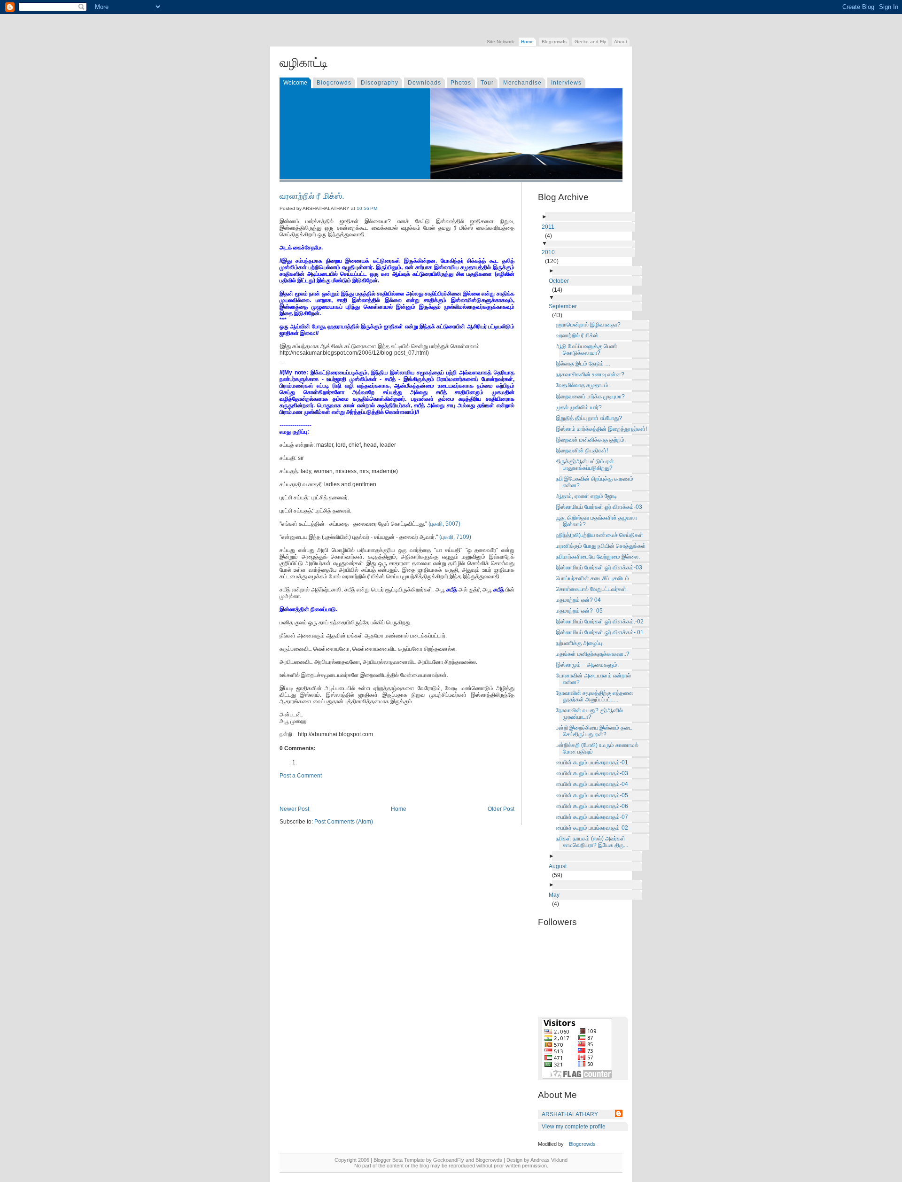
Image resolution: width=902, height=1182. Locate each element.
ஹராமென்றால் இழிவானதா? (590, 324)
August (559, 866)
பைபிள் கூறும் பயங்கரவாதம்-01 (593, 762)
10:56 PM (367, 208)
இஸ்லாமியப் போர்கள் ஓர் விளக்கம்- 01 (601, 632)
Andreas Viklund (549, 1160)
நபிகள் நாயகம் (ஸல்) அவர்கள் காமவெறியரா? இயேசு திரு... (593, 841)
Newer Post (294, 809)
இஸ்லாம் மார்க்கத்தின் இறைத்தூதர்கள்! (603, 429)
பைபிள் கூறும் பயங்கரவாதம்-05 (593, 795)
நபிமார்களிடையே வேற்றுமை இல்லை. (599, 556)
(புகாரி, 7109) (455, 537)
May (556, 895)
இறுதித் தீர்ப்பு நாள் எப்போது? (590, 418)
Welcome (295, 82)
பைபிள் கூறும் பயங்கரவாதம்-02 (593, 827)
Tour (487, 82)
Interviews (566, 82)
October (560, 281)
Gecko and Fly (590, 41)
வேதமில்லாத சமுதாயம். (584, 385)
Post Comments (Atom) (343, 821)
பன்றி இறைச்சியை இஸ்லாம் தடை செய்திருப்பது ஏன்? (595, 731)
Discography (379, 82)
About (620, 41)
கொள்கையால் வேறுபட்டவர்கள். (593, 589)
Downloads (424, 82)
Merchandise (522, 82)
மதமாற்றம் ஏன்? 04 (580, 600)
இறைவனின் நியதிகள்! (583, 450)
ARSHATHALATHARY (570, 1114)
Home (527, 41)
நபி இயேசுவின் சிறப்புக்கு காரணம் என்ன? (596, 482)
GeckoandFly (448, 1160)
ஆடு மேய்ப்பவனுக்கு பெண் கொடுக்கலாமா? (588, 349)
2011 (549, 227)
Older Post (501, 809)
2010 (550, 252)
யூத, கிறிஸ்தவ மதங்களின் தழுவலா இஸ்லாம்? (598, 521)
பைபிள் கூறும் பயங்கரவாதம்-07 (593, 817)
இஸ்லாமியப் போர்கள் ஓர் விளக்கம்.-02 (601, 621)
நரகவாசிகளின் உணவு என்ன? (591, 374)
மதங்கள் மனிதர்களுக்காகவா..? (594, 654)
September (564, 306)
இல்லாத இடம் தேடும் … (585, 363)
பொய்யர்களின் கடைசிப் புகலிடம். (594, 578)
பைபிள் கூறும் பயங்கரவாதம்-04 (593, 784)
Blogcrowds (554, 41)
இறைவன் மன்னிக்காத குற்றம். (592, 439)
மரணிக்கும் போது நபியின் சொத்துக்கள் (602, 546)
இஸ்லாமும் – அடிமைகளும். (589, 664)
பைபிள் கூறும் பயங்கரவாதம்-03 (593, 773)
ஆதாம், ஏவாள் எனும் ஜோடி (588, 496)
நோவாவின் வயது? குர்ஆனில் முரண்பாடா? (591, 713)
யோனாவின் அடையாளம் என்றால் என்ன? (595, 678)
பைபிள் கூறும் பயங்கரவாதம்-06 (593, 806)
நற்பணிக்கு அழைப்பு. (581, 643)
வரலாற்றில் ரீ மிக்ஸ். (312, 196)
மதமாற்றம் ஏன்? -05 (581, 610)
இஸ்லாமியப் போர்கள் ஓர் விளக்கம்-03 (600, 507)
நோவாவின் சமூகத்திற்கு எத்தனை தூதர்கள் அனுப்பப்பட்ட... (596, 696)
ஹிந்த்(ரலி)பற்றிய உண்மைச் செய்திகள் (601, 535)
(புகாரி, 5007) (444, 524)
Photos (461, 82)
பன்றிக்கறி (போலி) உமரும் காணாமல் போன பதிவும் (598, 748)
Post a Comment (301, 775)
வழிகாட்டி (304, 62)
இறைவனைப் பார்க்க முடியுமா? (592, 396)
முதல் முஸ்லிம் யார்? (580, 407)
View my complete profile (574, 1126)
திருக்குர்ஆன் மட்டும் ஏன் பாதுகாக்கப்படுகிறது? (586, 464)
